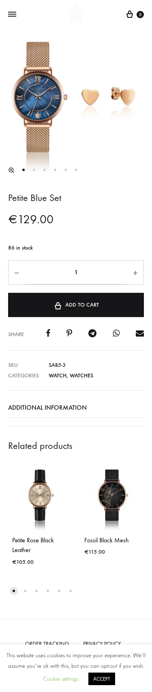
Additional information (47, 407)
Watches (81, 375)
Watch (57, 375)
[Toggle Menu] (12, 14)
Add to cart (82, 304)
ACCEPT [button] (101, 679)
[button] (11, 170)
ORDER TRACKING (47, 643)
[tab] (76, 407)
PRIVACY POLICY (102, 643)
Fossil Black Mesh (106, 540)
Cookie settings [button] (60, 678)
